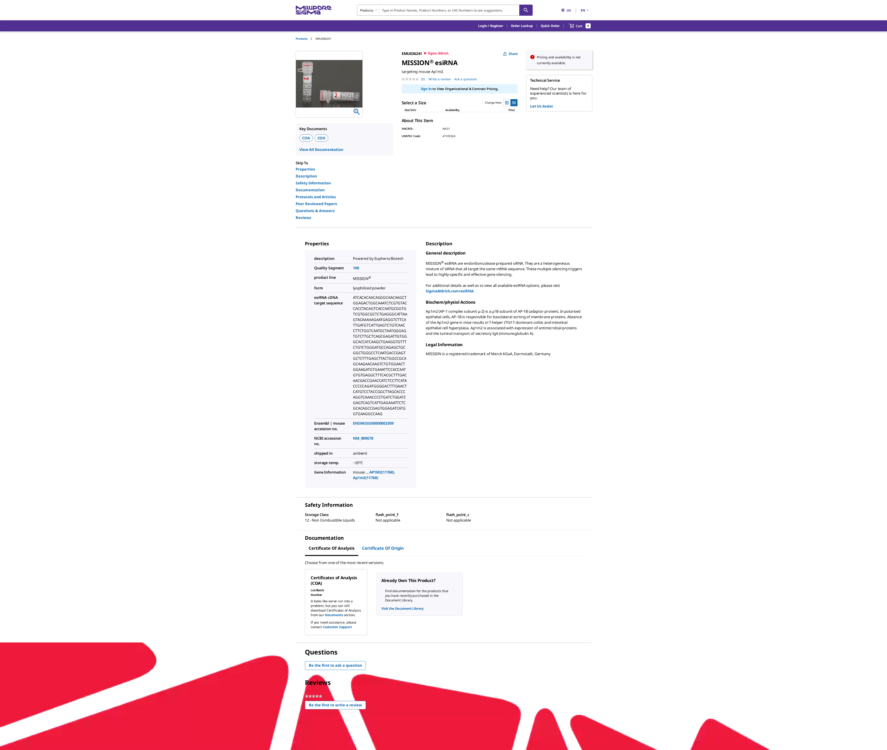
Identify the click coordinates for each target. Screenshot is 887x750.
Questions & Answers (315, 210)
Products (302, 39)
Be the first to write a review (337, 706)
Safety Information (313, 183)
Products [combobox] (367, 10)
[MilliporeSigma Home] (313, 10)
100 (356, 267)
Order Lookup (522, 26)
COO (321, 138)
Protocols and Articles (316, 196)
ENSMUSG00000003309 (373, 423)
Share (513, 53)
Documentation (310, 189)
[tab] (306, 38)
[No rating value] (411, 79)
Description (306, 176)
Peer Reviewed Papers (316, 203)
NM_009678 (363, 438)
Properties (305, 169)
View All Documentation (321, 149)
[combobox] (445, 10)
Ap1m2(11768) (365, 477)
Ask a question (465, 79)
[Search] (526, 10)
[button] (490, 26)
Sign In (426, 89)
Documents (334, 615)
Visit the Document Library (402, 608)
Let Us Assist (541, 106)
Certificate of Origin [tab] (383, 548)
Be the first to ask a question (335, 665)
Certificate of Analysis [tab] (332, 548)
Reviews (303, 217)
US (569, 10)
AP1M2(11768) (381, 472)
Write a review (439, 79)
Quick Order (550, 26)
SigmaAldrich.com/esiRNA (449, 291)
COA (306, 138)
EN (583, 10)
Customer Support (337, 627)
